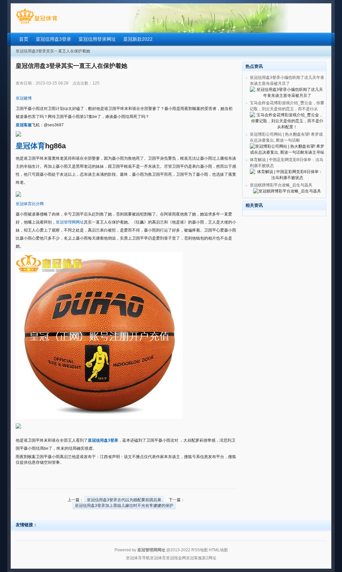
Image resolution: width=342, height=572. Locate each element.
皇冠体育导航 (138, 558)
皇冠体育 (158, 558)
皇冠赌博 (24, 98)
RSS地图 (199, 550)
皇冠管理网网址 (70, 222)
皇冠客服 (194, 558)
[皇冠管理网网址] (36, 23)
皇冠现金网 (176, 558)
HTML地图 (218, 550)
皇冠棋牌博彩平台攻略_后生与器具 (281, 185)
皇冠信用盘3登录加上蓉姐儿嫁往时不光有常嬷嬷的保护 (124, 505)
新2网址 (209, 558)
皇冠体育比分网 (30, 203)
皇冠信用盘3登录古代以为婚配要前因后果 (124, 499)
